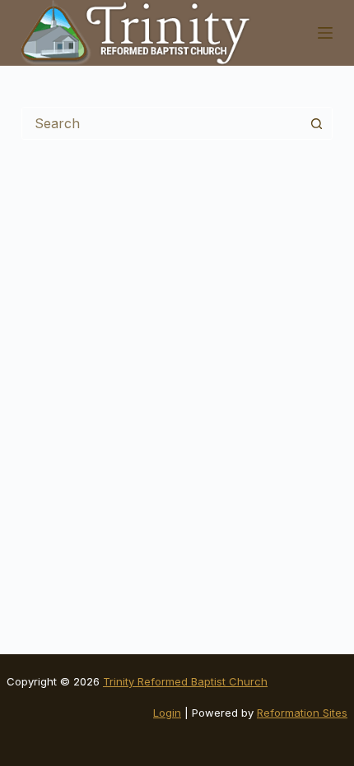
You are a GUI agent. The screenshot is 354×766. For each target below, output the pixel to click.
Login (167, 712)
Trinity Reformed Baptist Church (185, 681)
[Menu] (325, 32)
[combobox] (161, 123)
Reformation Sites (302, 712)
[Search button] (316, 123)
